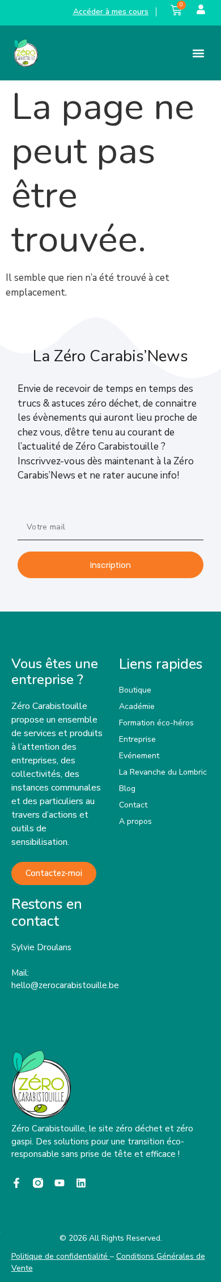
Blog (127, 788)
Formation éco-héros (156, 722)
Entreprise (137, 739)
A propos (135, 821)
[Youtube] (59, 1183)
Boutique (135, 690)
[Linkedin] (81, 1183)
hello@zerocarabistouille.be (65, 985)
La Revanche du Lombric (163, 772)
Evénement (139, 755)
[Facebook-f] (16, 1183)
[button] (198, 53)
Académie (137, 706)
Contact (133, 805)
